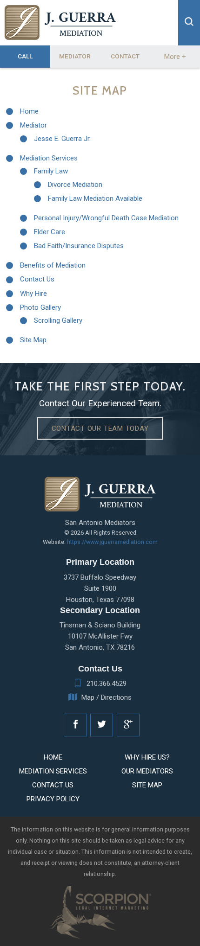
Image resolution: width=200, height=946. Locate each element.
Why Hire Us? (147, 757)
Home (29, 111)
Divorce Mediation (75, 184)
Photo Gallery (40, 307)
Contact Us (37, 279)
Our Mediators (147, 771)
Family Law (51, 171)
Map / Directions (106, 697)
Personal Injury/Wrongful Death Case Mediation (106, 218)
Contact (125, 56)
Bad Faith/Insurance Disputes (79, 246)
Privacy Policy (53, 799)
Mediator (75, 56)
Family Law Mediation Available (95, 198)
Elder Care (49, 232)
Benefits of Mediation (53, 265)
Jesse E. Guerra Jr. (62, 138)
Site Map (33, 340)
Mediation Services (49, 158)
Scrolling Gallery (58, 320)
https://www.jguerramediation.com (112, 541)
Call (25, 56)
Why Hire (33, 293)
